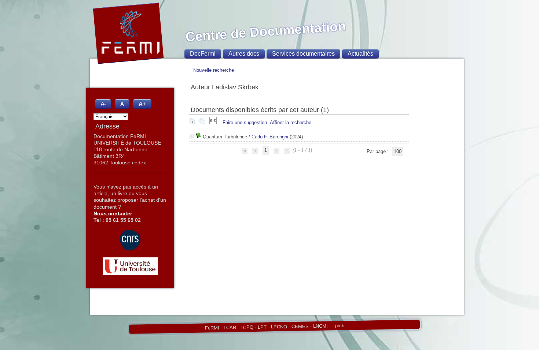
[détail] (191, 136)
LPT (261, 326)
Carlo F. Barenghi (270, 136)
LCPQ (246, 327)
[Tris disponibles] (213, 122)
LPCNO (279, 326)
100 (398, 151)
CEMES (299, 326)
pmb (339, 325)
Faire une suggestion (245, 122)
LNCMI (320, 326)
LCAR (229, 328)
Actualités (360, 54)
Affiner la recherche (290, 122)
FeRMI (212, 328)
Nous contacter (113, 213)
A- (103, 104)
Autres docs (243, 54)
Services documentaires (303, 54)
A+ (142, 104)
